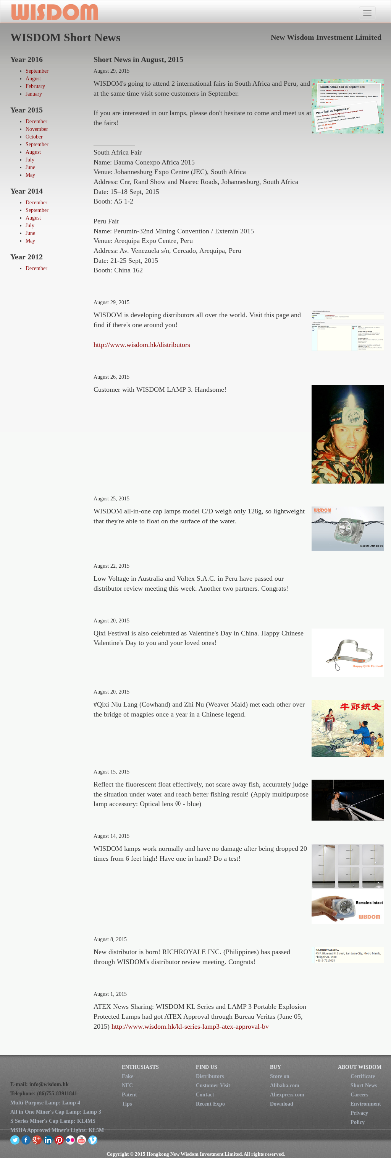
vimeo (92, 1139)
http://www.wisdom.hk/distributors (142, 345)
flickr (70, 1139)
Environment (366, 1104)
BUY (275, 1067)
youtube (81, 1139)
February (35, 86)
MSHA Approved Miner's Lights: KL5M (57, 1130)
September (37, 71)
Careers (359, 1095)
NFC (127, 1085)
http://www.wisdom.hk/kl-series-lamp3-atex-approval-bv (190, 1026)
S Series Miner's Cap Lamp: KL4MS (52, 1121)
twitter (15, 1139)
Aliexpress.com (287, 1095)
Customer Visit (213, 1085)
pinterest (59, 1139)
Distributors (210, 1076)
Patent (129, 1095)
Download (281, 1104)
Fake (127, 1076)
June (30, 167)
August (33, 78)
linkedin (48, 1139)
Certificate (363, 1076)
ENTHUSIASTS (140, 1067)
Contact (205, 1095)
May (30, 175)
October (34, 137)
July (30, 160)
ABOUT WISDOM (359, 1067)
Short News (364, 1085)
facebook (26, 1139)
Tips (127, 1104)
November (37, 129)
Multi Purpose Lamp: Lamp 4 (45, 1103)
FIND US (206, 1067)
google (37, 1139)
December (36, 121)
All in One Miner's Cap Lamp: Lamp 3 (55, 1112)
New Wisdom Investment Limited (54, 11)
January (34, 94)
